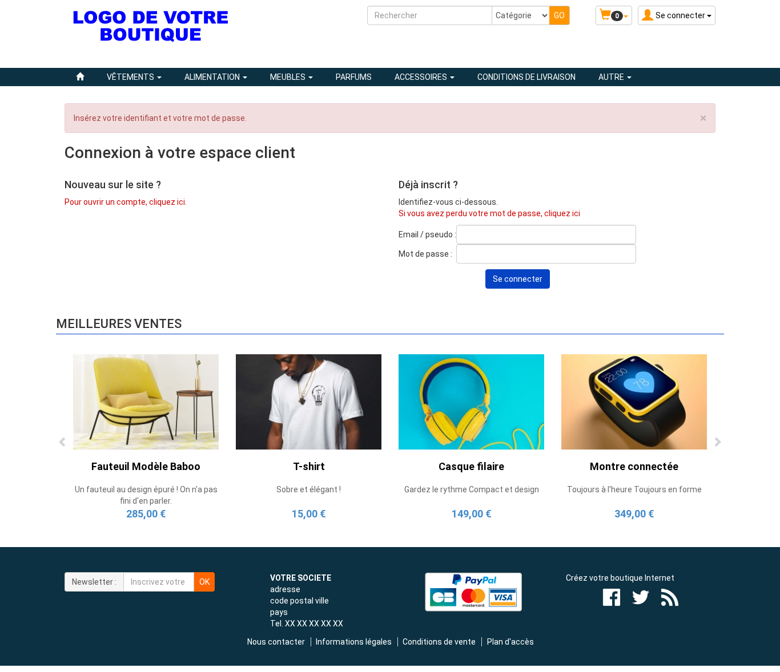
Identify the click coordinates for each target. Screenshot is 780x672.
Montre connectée (634, 466)
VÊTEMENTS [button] (131, 77)
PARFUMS (354, 77)
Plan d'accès (510, 641)
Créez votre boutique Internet (620, 577)
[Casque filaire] (471, 401)
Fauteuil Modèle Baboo (145, 466)
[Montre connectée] (634, 401)
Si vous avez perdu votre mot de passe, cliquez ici (489, 213)
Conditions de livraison (526, 77)
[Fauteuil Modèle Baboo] (146, 401)
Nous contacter (276, 641)
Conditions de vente (439, 641)
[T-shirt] (308, 401)
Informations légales (354, 641)
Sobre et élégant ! (308, 489)
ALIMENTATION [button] (213, 77)
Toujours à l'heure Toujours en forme (634, 489)
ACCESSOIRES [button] (422, 77)
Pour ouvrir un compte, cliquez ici (125, 202)
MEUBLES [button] (288, 77)
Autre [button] (612, 77)
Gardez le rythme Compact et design (471, 489)
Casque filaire (471, 466)
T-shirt (309, 466)
